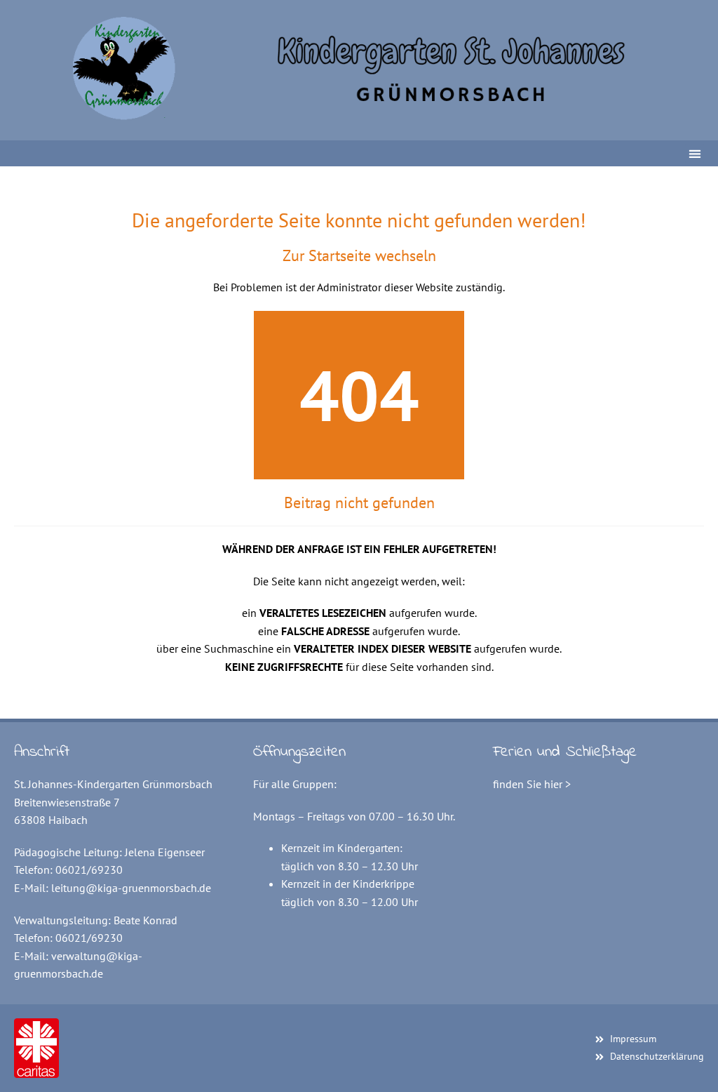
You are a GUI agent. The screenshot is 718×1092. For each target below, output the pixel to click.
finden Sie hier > (532, 784)
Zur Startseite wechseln (359, 255)
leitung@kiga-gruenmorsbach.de (131, 888)
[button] (694, 153)
